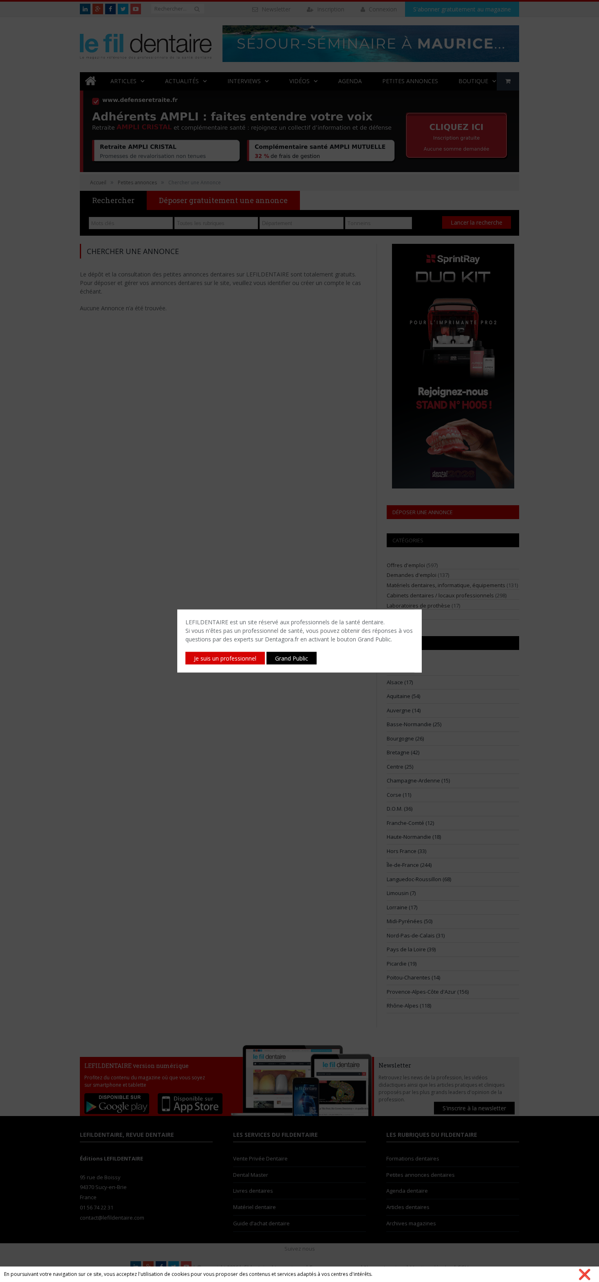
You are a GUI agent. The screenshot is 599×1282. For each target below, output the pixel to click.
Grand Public (291, 658)
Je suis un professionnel (225, 658)
